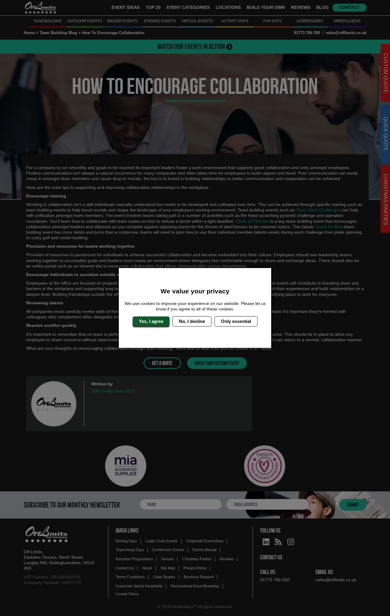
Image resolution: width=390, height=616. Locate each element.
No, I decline (192, 321)
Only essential (236, 321)
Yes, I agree (151, 321)
